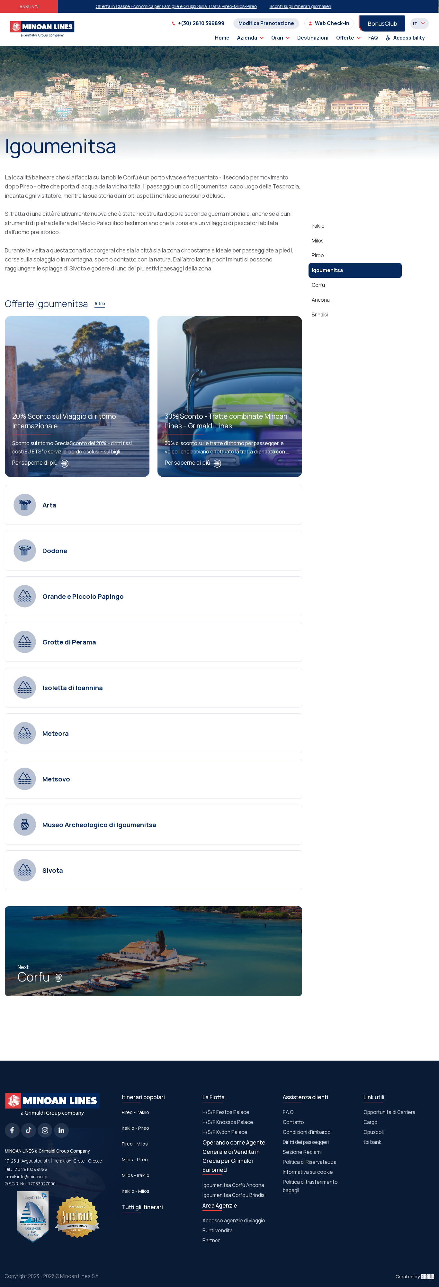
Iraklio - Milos (135, 1191)
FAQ (373, 37)
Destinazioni (312, 37)
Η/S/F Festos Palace (225, 1112)
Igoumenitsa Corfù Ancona (233, 1185)
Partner (211, 1240)
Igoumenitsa (327, 270)
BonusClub (382, 23)
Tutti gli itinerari (142, 1207)
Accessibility (409, 37)
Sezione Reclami (302, 1152)
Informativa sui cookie (308, 1172)
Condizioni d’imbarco (307, 1132)
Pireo (318, 255)
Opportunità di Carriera (389, 1112)
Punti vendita (217, 1230)
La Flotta (213, 1097)
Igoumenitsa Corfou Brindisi (233, 1195)
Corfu (34, 977)
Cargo (370, 1122)
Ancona (321, 300)
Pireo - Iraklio (135, 1112)
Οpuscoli (373, 1132)
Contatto (293, 1122)
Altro (99, 303)
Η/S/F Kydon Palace (224, 1132)
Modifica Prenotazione (266, 23)
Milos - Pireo (135, 1159)
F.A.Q (288, 1112)
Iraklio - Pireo (135, 1128)
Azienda (247, 37)
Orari (277, 37)
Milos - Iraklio (135, 1175)
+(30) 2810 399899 (201, 23)
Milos (318, 240)
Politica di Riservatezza (309, 1162)
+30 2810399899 (30, 1169)
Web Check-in (332, 23)
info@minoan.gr (32, 1177)
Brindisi (320, 314)
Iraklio (318, 226)
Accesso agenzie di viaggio (233, 1220)
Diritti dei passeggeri (306, 1142)
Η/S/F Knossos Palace (227, 1122)
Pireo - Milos (135, 1143)
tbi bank (372, 1142)
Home (222, 37)
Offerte (345, 37)
